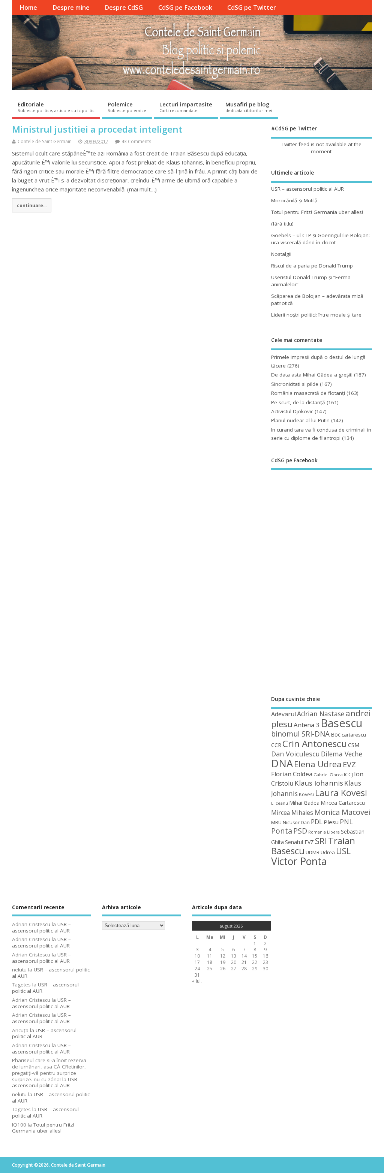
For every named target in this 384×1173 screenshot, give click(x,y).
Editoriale (56, 106)
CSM (353, 745)
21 (244, 962)
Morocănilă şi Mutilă (294, 200)
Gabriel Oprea (328, 774)
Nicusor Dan (296, 822)
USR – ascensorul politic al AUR (307, 188)
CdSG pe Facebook (185, 7)
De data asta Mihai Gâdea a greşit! (311, 374)
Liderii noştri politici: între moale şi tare (316, 314)
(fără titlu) (282, 223)
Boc (335, 734)
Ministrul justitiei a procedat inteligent (97, 129)
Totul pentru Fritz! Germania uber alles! (317, 212)
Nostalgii (281, 254)
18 (209, 962)
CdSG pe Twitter (251, 7)
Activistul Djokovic (292, 411)
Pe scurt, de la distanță (298, 402)
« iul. (197, 981)
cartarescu (354, 734)
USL (343, 851)
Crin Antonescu (314, 743)
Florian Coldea (291, 774)
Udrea (328, 852)
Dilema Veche (341, 753)
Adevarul (283, 714)
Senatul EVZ (299, 842)
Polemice (127, 106)
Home (28, 7)
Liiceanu (279, 803)
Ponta (281, 831)
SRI (321, 841)
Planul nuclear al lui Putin (300, 420)
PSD (300, 831)
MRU (276, 822)
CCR (276, 745)
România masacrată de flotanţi (308, 393)
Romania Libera (324, 832)
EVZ (349, 764)
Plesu (331, 822)
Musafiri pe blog (248, 106)
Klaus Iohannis (318, 783)
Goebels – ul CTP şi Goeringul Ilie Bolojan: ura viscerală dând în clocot (320, 239)
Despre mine (71, 7)
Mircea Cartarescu (343, 802)
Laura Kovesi (341, 793)
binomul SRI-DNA (300, 734)
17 (197, 962)
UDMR (313, 852)
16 (265, 956)
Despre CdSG (124, 7)
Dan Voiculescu (295, 753)
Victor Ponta (299, 861)
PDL (316, 821)
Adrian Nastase (320, 713)
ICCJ (348, 774)
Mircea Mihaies (292, 812)
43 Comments (136, 141)
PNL (346, 821)
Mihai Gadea (304, 802)
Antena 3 (307, 724)
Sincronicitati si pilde (294, 384)
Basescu (342, 723)
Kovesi (306, 794)
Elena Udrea (318, 764)
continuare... (31, 205)
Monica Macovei (342, 812)
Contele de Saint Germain (45, 141)
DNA (282, 763)
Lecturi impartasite (185, 106)
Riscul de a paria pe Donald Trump (312, 265)
